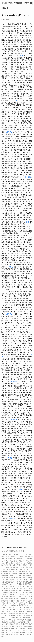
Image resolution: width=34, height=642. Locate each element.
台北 (27, 222)
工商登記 (9, 132)
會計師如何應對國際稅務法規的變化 (16, 5)
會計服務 (14, 420)
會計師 (20, 489)
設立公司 (17, 100)
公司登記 (28, 177)
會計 (21, 56)
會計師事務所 (15, 381)
